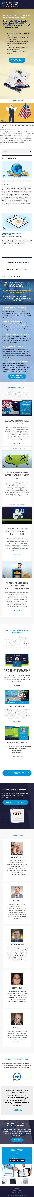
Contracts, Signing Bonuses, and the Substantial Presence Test (17, 475)
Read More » (3, 145)
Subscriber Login (17, 1158)
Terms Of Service (17, 1192)
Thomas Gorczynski (17, 944)
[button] (4, 1100)
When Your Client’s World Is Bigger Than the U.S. (16, 181)
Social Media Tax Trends (17, 706)
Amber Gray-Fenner (17, 857)
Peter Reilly (17, 1027)
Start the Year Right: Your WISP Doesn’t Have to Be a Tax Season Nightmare (17, 531)
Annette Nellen (17, 988)
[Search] (30, 151)
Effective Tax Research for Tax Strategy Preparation (17, 671)
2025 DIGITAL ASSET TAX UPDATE (17, 743)
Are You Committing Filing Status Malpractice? (13, 233)
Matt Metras (17, 901)
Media (17, 1188)
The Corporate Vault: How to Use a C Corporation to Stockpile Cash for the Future (17, 586)
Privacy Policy (17, 1190)
